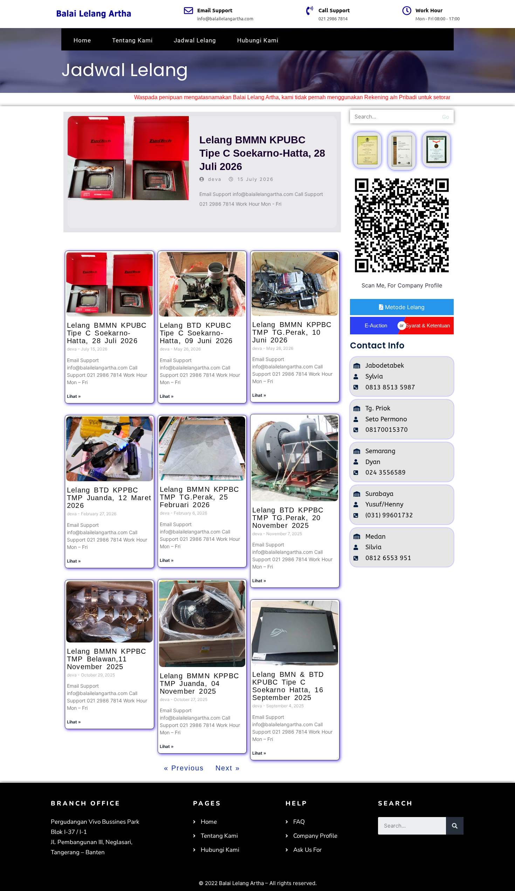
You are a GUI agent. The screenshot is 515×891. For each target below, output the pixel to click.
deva (214, 179)
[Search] (455, 826)
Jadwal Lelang (195, 40)
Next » (227, 768)
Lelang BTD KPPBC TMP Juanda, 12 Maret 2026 (109, 497)
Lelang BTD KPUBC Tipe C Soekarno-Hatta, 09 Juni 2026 (196, 333)
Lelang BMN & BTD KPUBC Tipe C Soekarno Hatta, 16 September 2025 (288, 686)
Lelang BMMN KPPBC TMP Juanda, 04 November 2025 (199, 683)
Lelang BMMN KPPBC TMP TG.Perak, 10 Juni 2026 (291, 332)
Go (445, 116)
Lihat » (74, 396)
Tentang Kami (132, 40)
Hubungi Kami (258, 40)
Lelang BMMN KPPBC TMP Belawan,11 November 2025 (106, 659)
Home (82, 40)
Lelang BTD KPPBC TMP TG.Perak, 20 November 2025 (287, 517)
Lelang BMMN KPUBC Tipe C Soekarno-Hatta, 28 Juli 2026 (262, 153)
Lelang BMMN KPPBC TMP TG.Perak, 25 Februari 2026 (199, 497)
